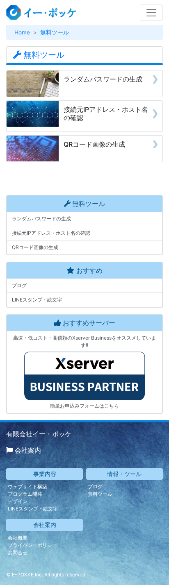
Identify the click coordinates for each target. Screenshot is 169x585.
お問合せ (17, 552)
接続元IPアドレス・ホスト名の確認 (51, 233)
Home (22, 32)
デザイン (17, 501)
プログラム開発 (25, 494)
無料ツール (54, 32)
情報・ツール (124, 474)
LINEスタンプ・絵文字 (37, 300)
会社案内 (28, 450)
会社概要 (17, 538)
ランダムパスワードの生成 (41, 218)
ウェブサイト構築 (27, 486)
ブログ (19, 285)
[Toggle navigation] (151, 13)
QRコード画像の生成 (35, 247)
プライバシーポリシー (32, 545)
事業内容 (44, 474)
